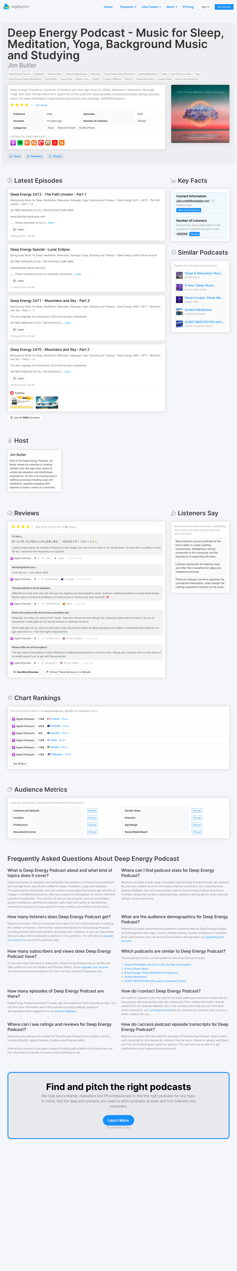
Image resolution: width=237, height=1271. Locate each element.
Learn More (118, 1120)
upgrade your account (95, 967)
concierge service (160, 1010)
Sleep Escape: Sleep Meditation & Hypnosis (204, 297)
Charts (57, 156)
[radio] (12, 105)
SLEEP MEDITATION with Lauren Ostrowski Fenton (204, 322)
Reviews (36, 156)
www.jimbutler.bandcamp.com (27, 216)
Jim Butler (22, 65)
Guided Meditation (198, 310)
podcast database (65, 1011)
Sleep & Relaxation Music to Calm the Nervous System (204, 273)
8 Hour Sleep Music (199, 285)
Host (17, 156)
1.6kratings (41, 105)
